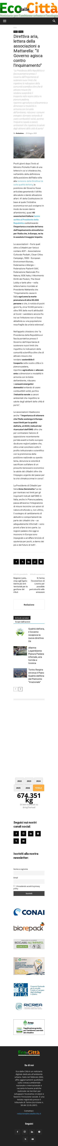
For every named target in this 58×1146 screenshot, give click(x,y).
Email (15, 878)
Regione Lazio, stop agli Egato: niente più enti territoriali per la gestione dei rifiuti (20, 585)
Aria (15, 27)
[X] (22, 561)
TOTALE (38, 788)
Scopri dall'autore (22, 622)
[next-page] (20, 689)
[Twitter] (16, 841)
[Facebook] (16, 561)
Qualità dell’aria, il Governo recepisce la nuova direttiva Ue (36, 634)
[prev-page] (15, 689)
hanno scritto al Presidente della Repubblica (26, 219)
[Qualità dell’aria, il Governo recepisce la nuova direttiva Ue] (20, 632)
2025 (18, 788)
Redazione (20, 133)
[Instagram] (23, 833)
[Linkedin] (28, 561)
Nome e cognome (20, 869)
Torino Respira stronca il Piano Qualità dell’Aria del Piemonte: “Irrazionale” (36, 675)
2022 (19, 781)
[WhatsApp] (34, 561)
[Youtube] (23, 841)
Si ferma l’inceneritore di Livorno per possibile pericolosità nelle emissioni (37, 585)
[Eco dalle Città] (29, 8)
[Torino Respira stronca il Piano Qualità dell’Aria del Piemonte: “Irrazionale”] (20, 672)
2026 (28, 788)
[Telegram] (41, 561)
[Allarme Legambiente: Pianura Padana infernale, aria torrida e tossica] (20, 650)
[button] (4, 21)
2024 (38, 781)
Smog (21, 32)
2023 (29, 781)
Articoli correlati (22, 618)
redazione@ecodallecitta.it (29, 1113)
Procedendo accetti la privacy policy (26, 887)
